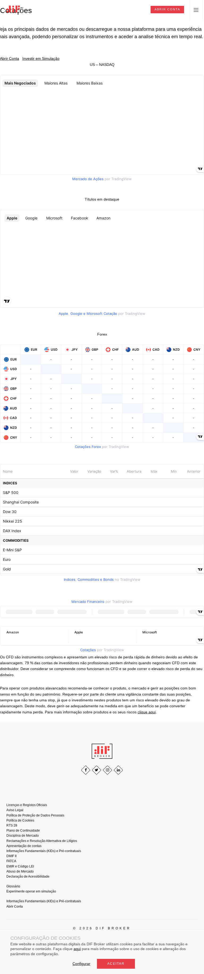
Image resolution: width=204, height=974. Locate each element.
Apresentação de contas (23, 846)
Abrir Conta (14, 906)
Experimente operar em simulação (31, 891)
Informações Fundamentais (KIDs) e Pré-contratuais (43, 851)
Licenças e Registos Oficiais (26, 805)
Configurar (81, 964)
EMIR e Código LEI (20, 866)
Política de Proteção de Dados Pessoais (35, 815)
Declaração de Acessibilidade (27, 876)
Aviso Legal (14, 810)
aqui (77, 949)
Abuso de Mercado (20, 871)
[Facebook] (85, 770)
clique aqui (147, 712)
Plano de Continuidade (23, 830)
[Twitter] (96, 770)
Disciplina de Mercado (22, 835)
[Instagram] (107, 770)
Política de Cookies (20, 820)
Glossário (13, 886)
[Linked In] (118, 770)
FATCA (11, 861)
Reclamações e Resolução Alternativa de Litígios (41, 841)
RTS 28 (11, 825)
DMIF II (11, 856)
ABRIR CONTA (167, 9)
